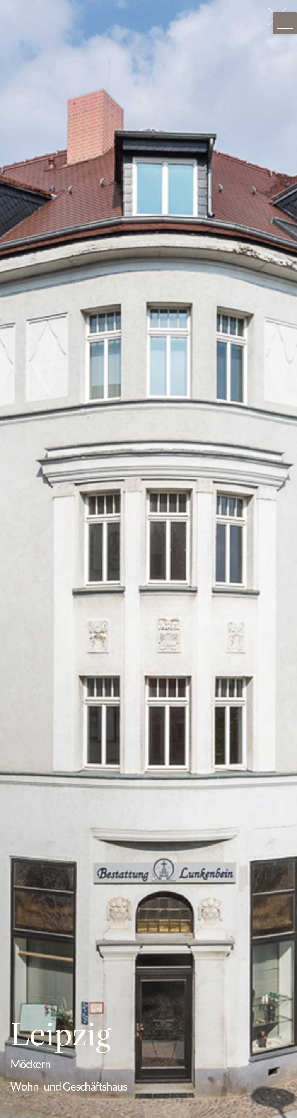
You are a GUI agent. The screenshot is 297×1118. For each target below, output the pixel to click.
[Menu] (285, 23)
